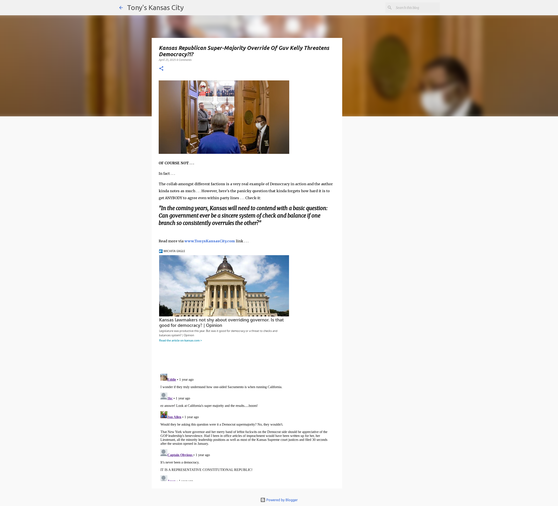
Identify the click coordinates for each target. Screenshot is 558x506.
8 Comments (184, 59)
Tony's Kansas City (155, 7)
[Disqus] (247, 426)
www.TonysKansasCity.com (209, 241)
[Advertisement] (377, 195)
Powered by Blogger (281, 500)
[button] (161, 69)
